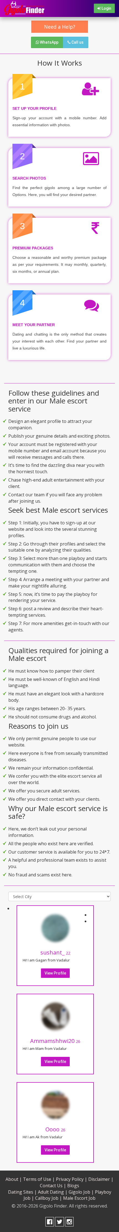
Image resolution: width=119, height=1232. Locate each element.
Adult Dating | (53, 1192)
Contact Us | (53, 1186)
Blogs (73, 1186)
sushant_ (55, 952)
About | (14, 1179)
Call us (77, 42)
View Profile (55, 973)
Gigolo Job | (81, 1192)
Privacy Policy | (71, 1179)
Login (106, 8)
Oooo (55, 1129)
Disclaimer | (100, 1179)
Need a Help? (59, 26)
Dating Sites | (22, 1192)
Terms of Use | (39, 1179)
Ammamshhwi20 (55, 1041)
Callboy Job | (48, 1198)
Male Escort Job (79, 1198)
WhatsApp (48, 42)
